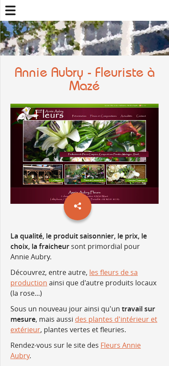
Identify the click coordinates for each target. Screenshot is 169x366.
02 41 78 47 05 (158, 10)
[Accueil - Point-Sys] (84, 10)
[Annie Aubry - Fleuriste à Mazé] (84, 155)
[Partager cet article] (77, 206)
